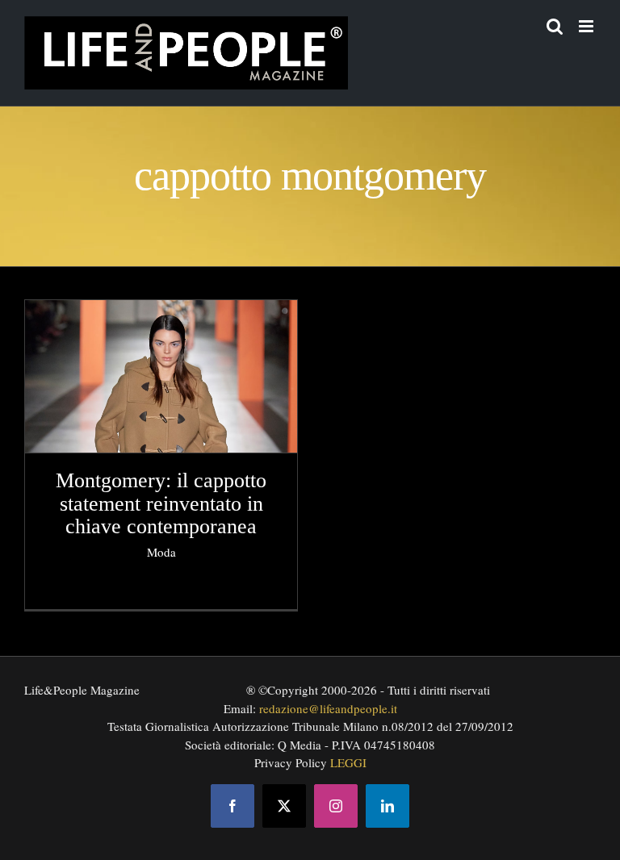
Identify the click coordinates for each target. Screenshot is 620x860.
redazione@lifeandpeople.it (328, 708)
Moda (161, 552)
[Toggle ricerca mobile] (555, 26)
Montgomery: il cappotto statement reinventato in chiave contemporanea (161, 503)
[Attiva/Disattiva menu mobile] (587, 26)
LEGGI (348, 762)
